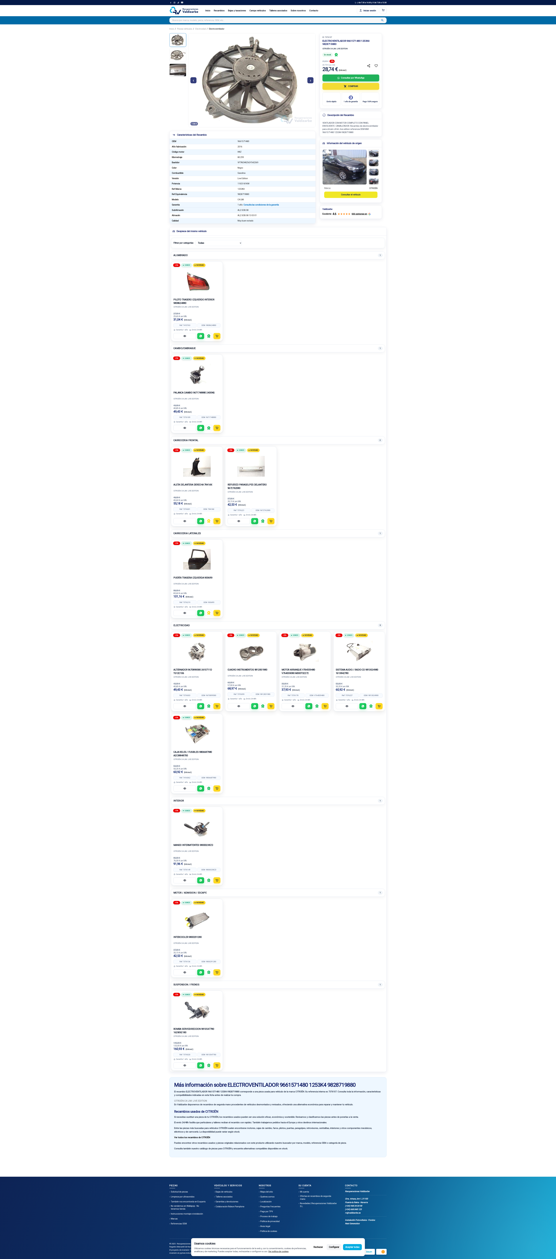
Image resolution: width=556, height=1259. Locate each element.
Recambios (219, 10)
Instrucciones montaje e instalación (187, 1214)
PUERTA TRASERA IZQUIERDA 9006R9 (192, 577)
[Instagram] (174, 2)
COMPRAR (353, 86)
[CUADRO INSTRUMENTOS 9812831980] (251, 651)
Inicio (207, 10)
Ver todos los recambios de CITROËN (192, 1137)
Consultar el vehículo (351, 194)
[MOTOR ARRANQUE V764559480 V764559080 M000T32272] (305, 651)
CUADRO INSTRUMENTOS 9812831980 (247, 669)
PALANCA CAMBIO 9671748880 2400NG (194, 392)
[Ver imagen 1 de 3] (177, 40)
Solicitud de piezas (179, 1192)
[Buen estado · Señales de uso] (208, 521)
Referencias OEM (179, 1223)
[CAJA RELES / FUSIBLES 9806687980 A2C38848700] (196, 733)
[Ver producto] (184, 336)
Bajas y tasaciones (237, 10)
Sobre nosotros (298, 10)
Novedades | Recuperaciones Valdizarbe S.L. (318, 1204)
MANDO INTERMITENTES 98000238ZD (193, 845)
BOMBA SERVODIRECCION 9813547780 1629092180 (193, 1031)
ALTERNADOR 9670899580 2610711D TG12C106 (192, 671)
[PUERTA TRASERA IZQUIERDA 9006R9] (196, 559)
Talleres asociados (278, 10)
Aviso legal (265, 1226)
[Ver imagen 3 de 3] (177, 70)
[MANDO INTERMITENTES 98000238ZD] (196, 826)
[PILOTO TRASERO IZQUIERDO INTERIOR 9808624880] (196, 281)
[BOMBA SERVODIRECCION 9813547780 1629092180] (196, 1010)
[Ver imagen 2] (373, 163)
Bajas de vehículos (224, 1192)
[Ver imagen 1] (373, 154)
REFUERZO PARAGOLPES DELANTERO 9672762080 (247, 486)
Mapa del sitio (266, 1192)
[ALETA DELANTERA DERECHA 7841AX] (196, 466)
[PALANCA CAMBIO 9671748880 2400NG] (196, 374)
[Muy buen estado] (336, 54)
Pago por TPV (266, 1211)
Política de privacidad (270, 1221)
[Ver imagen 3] (373, 172)
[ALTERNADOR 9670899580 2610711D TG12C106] (196, 651)
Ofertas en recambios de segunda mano (315, 1197)
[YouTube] (182, 2)
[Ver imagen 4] (373, 181)
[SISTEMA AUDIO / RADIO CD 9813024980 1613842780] (359, 651)
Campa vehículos (257, 10)
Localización (266, 1201)
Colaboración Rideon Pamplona (230, 1206)
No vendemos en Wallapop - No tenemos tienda (185, 1207)
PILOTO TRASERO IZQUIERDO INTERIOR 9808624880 (193, 301)
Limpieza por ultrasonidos (182, 1197)
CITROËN (373, 188)
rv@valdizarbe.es (353, 1213)
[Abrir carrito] (383, 10)
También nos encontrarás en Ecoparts (188, 1201)
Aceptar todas (352, 1247)
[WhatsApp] (200, 336)
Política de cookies (268, 1231)
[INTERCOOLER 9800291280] (196, 919)
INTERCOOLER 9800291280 (187, 937)
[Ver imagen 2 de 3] (177, 55)
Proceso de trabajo (269, 1216)
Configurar (334, 1247)
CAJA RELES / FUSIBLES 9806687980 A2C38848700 (192, 754)
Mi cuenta (304, 1192)
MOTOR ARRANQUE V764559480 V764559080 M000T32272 (298, 671)
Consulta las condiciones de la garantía (261, 205)
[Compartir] (369, 66)
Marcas (174, 1219)
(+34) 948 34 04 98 (353, 1206)
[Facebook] (170, 2)
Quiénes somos (267, 1197)
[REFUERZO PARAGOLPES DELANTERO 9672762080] (251, 466)
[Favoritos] (376, 66)
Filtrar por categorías (183, 243)
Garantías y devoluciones (227, 1201)
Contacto (313, 10)
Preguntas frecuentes (270, 1206)
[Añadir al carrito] (216, 336)
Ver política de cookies (278, 1251)
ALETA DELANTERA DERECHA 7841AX (192, 484)
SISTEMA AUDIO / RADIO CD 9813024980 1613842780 (357, 671)
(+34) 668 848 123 (353, 1209)
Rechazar (318, 1247)
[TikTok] (178, 2)
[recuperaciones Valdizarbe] (183, 10)
